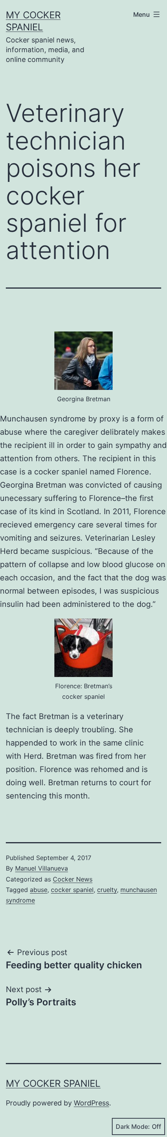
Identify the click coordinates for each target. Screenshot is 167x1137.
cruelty (107, 890)
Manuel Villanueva (41, 868)
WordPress (91, 1103)
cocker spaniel (72, 890)
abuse (38, 890)
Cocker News (72, 879)
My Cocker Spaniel (53, 1083)
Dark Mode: (133, 1126)
